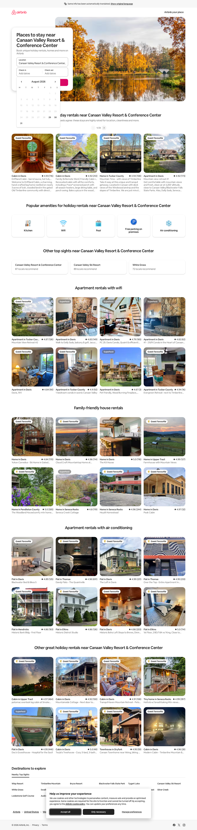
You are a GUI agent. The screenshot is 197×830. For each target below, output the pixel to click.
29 (50, 117)
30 (55, 117)
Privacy (35, 825)
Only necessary (98, 812)
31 (21, 123)
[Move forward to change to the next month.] (55, 82)
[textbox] (29, 73)
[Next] (104, 128)
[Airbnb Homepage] (19, 12)
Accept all (65, 812)
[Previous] (93, 128)
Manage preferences (132, 812)
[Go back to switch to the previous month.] (21, 82)
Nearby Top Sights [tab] (20, 774)
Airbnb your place (174, 12)
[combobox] (42, 63)
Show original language (122, 3)
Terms (45, 825)
